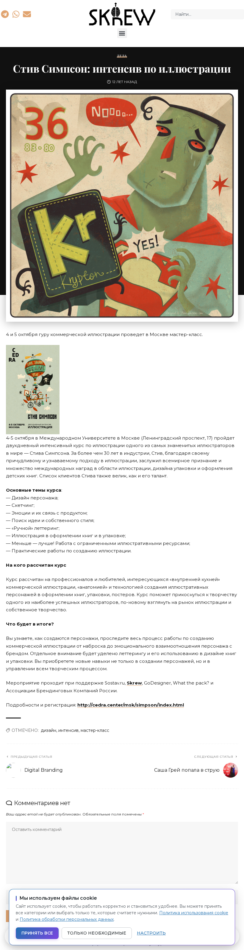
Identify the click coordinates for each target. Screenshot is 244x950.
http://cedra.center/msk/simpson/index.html (130, 705)
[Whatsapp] (16, 14)
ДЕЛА (122, 56)
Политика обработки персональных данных (67, 919)
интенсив (68, 730)
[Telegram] (5, 14)
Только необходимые (96, 933)
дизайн (48, 730)
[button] (122, 33)
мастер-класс (95, 730)
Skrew (134, 683)
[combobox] (207, 14)
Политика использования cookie (193, 912)
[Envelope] (27, 14)
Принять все (37, 933)
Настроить (151, 933)
